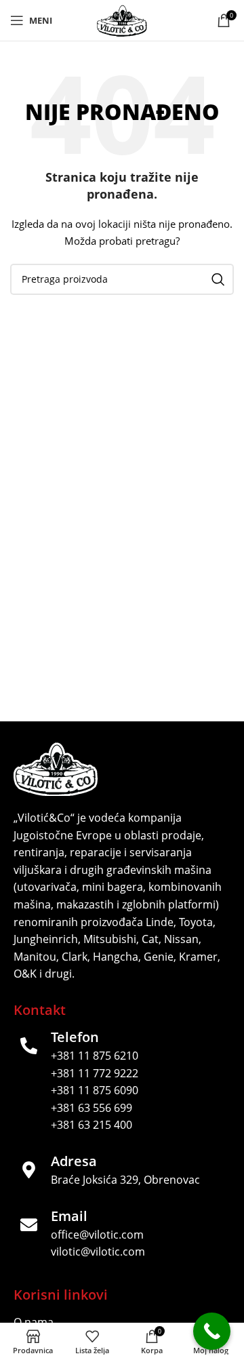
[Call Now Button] (211, 1331)
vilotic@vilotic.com (98, 1251)
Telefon (75, 1037)
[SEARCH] (218, 279)
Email (69, 1216)
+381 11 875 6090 (94, 1090)
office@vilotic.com (97, 1234)
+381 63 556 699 (91, 1107)
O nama (34, 1322)
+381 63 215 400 (91, 1124)
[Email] (28, 1224)
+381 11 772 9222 (94, 1073)
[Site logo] (122, 19)
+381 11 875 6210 (94, 1055)
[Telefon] (28, 1045)
